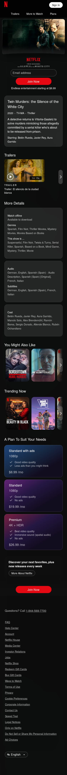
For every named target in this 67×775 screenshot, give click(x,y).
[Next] (60, 177)
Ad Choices (11, 739)
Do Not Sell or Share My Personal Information (31, 733)
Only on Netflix (13, 728)
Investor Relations (15, 651)
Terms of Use (12, 686)
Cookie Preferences (16, 698)
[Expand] (50, 47)
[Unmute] (16, 47)
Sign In (56, 5)
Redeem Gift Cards (16, 669)
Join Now (33, 81)
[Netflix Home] (17, 5)
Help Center (12, 628)
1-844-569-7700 (36, 611)
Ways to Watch (13, 681)
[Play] (7, 47)
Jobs (7, 657)
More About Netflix (21, 573)
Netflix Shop (12, 663)
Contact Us (11, 710)
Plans (53, 13)
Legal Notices (12, 722)
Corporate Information (17, 704)
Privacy (9, 692)
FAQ (7, 622)
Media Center (12, 645)
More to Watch (34, 13)
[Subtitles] (59, 47)
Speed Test (11, 716)
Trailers (15, 13)
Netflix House (12, 640)
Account (9, 634)
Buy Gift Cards (13, 675)
